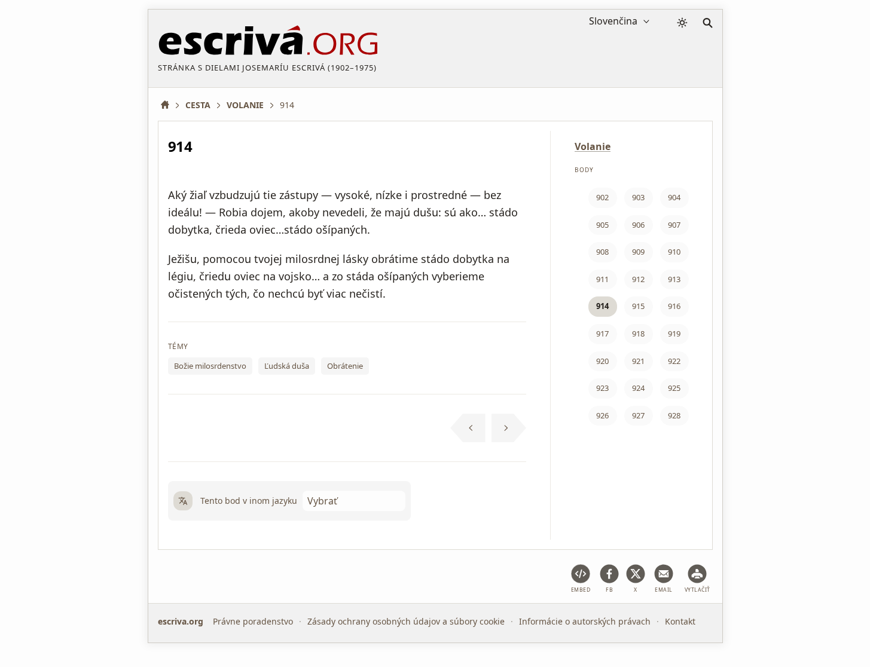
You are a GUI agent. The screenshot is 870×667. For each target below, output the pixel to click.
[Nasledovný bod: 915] (509, 428)
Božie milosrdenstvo (210, 365)
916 (674, 306)
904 (674, 197)
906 (638, 224)
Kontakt (680, 621)
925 (674, 388)
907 (674, 224)
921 (638, 361)
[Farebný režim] (682, 22)
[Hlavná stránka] (169, 105)
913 (674, 279)
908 (602, 251)
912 (638, 279)
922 (674, 361)
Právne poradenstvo (253, 621)
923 (602, 388)
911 (602, 279)
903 (638, 197)
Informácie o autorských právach (585, 621)
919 (674, 333)
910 (674, 251)
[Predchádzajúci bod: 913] (468, 428)
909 (638, 251)
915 (638, 306)
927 (638, 415)
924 (638, 388)
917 (602, 333)
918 (638, 333)
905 (602, 224)
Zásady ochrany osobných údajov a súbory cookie (406, 621)
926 (602, 415)
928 (674, 415)
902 (602, 197)
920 (602, 361)
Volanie (592, 146)
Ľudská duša (286, 365)
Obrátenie (345, 365)
